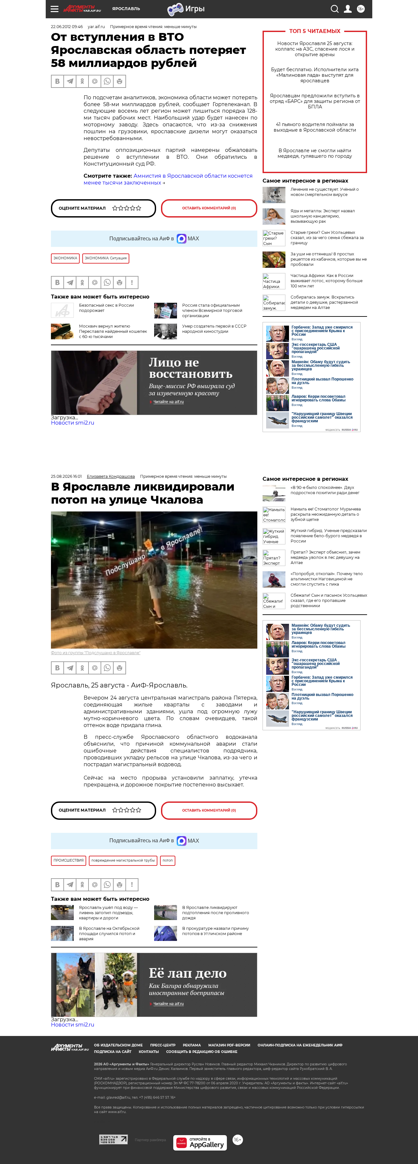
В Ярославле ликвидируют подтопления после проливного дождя (215, 912)
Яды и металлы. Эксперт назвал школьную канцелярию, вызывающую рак (323, 216)
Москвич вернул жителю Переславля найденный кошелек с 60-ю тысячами (113, 331)
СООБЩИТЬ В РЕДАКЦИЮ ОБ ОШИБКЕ (201, 1052)
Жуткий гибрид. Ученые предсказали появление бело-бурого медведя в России (329, 535)
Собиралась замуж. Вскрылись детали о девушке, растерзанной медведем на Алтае (324, 302)
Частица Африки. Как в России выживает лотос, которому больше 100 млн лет (326, 280)
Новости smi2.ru (72, 423)
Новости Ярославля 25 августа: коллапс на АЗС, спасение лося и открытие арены (315, 49)
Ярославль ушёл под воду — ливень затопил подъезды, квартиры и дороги (108, 912)
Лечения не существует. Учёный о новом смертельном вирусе (325, 192)
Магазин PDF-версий (229, 1045)
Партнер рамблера (150, 1140)
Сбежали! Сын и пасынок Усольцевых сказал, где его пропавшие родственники (329, 600)
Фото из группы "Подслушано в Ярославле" (95, 652)
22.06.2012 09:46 (67, 26)
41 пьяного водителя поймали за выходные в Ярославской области (315, 127)
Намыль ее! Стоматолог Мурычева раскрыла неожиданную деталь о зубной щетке (326, 514)
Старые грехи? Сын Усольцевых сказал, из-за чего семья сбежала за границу (327, 237)
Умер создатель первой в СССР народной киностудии (214, 329)
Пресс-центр (162, 1045)
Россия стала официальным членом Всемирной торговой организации (212, 310)
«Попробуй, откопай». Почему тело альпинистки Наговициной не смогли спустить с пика (327, 579)
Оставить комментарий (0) (209, 208)
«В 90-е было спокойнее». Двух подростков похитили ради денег (325, 490)
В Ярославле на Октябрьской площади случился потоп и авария (109, 933)
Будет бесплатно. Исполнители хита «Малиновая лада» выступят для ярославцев (315, 75)
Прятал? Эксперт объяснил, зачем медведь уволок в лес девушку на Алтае (325, 557)
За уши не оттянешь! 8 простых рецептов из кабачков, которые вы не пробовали (329, 259)
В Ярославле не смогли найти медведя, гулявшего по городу (315, 153)
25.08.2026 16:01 (66, 476)
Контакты (149, 1052)
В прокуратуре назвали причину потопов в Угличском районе (215, 931)
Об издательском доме (118, 1045)
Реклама (192, 1045)
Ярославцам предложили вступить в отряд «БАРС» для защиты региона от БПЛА (315, 101)
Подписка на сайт (112, 1052)
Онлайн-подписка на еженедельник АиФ (300, 1045)
